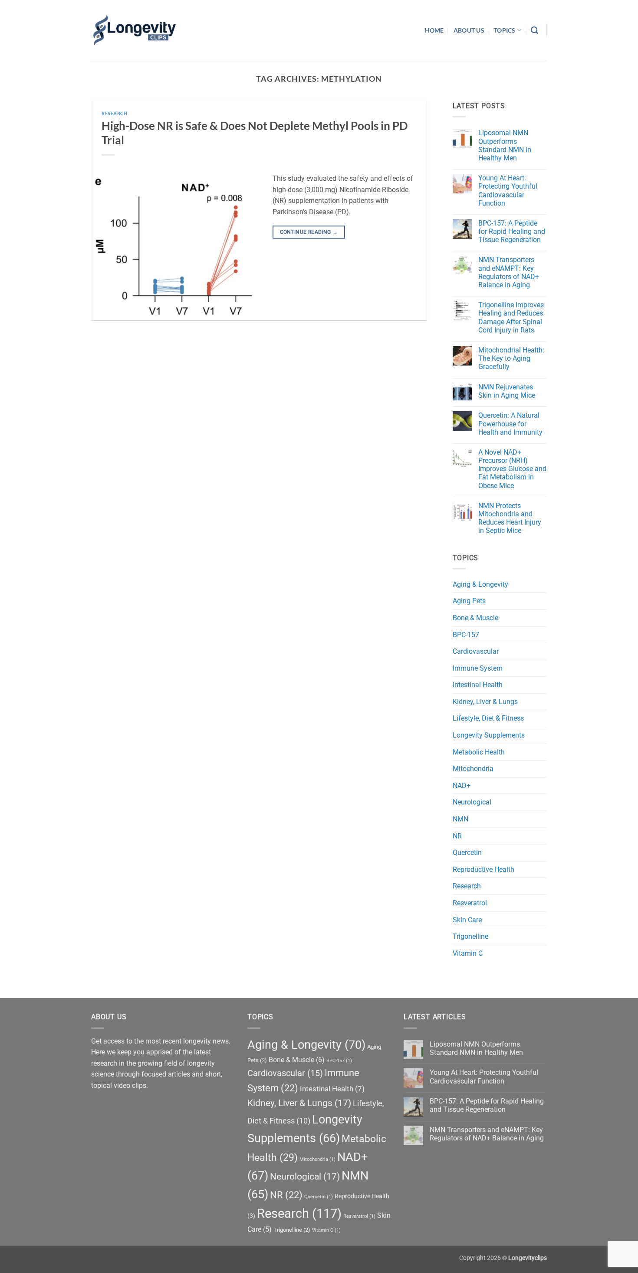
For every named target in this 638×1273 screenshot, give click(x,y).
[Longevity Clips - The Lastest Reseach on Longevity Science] (134, 30)
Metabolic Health (479, 752)
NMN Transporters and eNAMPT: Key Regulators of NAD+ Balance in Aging (508, 272)
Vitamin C (468, 953)
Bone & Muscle (475, 618)
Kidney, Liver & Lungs (485, 702)
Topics (505, 30)
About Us (469, 30)
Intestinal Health (478, 685)
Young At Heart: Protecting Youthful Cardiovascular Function (507, 190)
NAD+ (461, 785)
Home (434, 30)
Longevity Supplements (489, 735)
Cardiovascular (476, 651)
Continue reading (309, 232)
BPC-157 (466, 635)
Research (114, 113)
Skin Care (467, 920)
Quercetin (467, 852)
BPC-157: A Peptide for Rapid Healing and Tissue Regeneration (511, 231)
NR (457, 836)
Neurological (472, 802)
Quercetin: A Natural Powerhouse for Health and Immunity (510, 423)
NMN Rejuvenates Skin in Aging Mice (506, 391)
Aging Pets (469, 601)
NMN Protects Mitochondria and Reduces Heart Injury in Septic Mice (509, 518)
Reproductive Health (483, 869)
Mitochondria (473, 768)
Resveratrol (470, 903)
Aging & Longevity (480, 584)
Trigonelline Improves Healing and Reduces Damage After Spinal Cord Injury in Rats (511, 317)
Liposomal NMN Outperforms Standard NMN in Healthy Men (504, 145)
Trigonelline (470, 936)
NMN (460, 819)
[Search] (534, 31)
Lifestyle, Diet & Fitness (488, 718)
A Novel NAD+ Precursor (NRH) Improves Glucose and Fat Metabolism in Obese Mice (512, 469)
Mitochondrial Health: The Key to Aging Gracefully (511, 358)
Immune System (478, 668)
